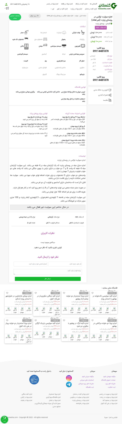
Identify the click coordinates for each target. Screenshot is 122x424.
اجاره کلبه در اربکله (81, 4)
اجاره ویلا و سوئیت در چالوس (79, 397)
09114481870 (101, 51)
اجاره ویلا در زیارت (76, 9)
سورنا (106, 417)
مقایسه (105, 100)
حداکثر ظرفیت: (107, 66)
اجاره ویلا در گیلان (26, 397)
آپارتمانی (93, 56)
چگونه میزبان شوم (88, 376)
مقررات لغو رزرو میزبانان (86, 383)
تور (53, 9)
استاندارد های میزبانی (87, 380)
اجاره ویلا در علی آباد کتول (109, 403)
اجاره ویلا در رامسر (52, 4)
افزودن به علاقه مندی (101, 90)
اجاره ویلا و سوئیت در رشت (108, 397)
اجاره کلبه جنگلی (27, 394)
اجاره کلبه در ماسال (91, 9)
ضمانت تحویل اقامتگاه (108, 380)
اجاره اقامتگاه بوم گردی (53, 397)
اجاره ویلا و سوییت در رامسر (108, 394)
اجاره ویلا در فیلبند (26, 400)
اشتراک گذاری (103, 95)
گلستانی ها (93, 4)
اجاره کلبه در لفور (62, 9)
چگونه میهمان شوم (109, 376)
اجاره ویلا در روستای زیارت (80, 400)
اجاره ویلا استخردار (55, 394)
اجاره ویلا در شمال (55, 400)
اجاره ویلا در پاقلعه (67, 4)
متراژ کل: (109, 59)
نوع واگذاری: (108, 69)
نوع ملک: (109, 56)
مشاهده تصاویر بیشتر (15, 17)
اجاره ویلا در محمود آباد (110, 400)
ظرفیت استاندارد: (107, 63)
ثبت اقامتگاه (90, 387)
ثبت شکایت (111, 387)
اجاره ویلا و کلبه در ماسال (81, 394)
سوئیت (76, 16)
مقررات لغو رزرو (110, 383)
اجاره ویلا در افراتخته (82, 403)
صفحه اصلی (83, 16)
